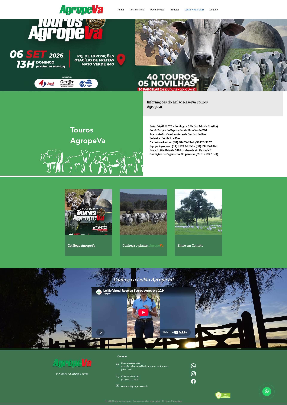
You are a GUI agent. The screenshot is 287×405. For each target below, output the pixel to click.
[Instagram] (193, 374)
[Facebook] (193, 381)
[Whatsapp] (193, 366)
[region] (88, 223)
